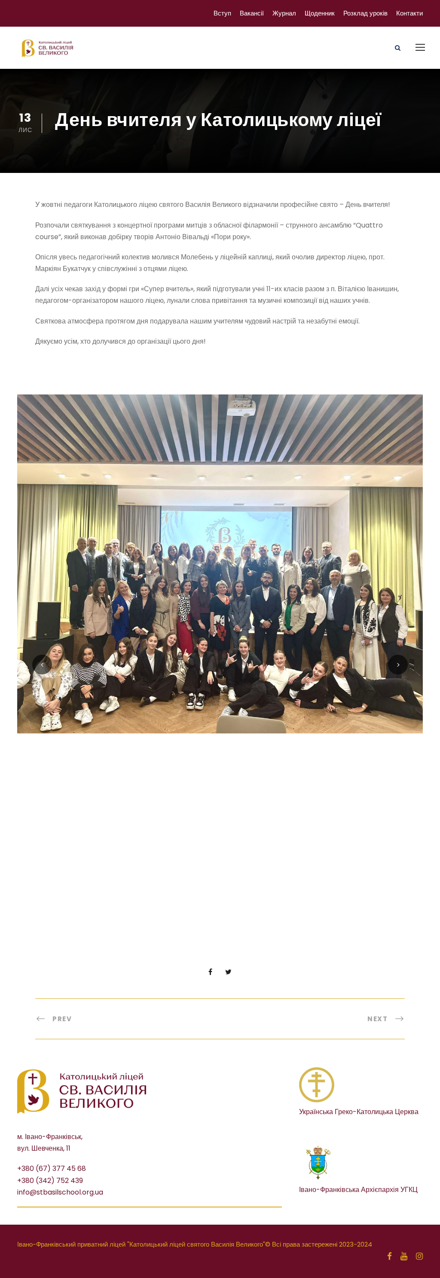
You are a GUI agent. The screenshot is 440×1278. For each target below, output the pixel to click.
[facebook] (389, 1256)
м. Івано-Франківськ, (49, 1137)
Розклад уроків (365, 13)
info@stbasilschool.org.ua (60, 1192)
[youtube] (403, 1256)
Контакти (409, 13)
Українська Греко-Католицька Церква (359, 1112)
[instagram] (419, 1256)
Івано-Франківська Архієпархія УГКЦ (358, 1190)
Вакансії (252, 13)
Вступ (222, 13)
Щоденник (320, 13)
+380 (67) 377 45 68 (51, 1168)
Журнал (284, 13)
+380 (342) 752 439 (50, 1181)
